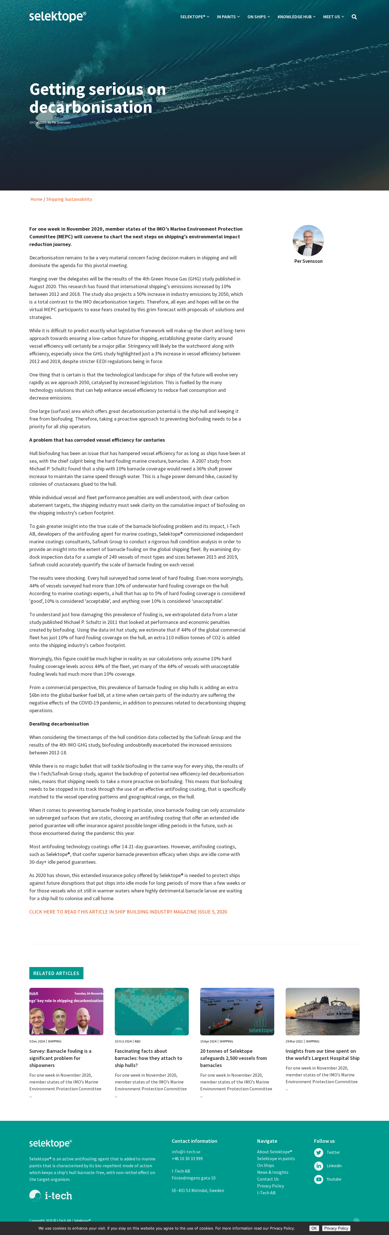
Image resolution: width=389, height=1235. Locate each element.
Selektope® (192, 16)
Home (36, 199)
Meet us (331, 16)
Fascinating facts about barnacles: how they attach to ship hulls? (148, 1058)
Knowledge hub (295, 16)
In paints (226, 16)
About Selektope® (274, 1151)
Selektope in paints (276, 1158)
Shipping (55, 199)
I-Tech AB (266, 1192)
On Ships (265, 1165)
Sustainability (78, 199)
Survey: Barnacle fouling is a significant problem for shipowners (60, 1058)
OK (314, 1228)
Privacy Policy (270, 1186)
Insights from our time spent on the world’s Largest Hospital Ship (323, 1054)
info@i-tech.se (186, 1151)
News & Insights (272, 1172)
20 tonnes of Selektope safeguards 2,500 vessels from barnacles (233, 1058)
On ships (256, 16)
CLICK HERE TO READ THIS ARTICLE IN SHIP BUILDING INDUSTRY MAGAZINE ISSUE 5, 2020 (128, 911)
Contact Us (268, 1179)
